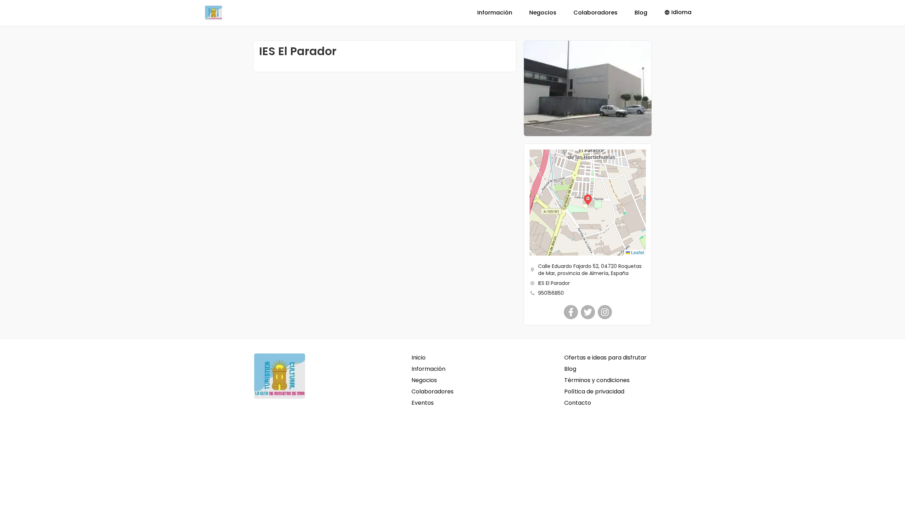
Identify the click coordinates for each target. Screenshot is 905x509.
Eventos (422, 403)
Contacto (577, 403)
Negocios (542, 12)
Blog (641, 12)
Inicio (418, 357)
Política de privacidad (594, 391)
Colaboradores (595, 12)
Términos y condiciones (597, 380)
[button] (588, 202)
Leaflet (637, 252)
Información (494, 12)
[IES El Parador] (571, 312)
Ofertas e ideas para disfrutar (605, 357)
